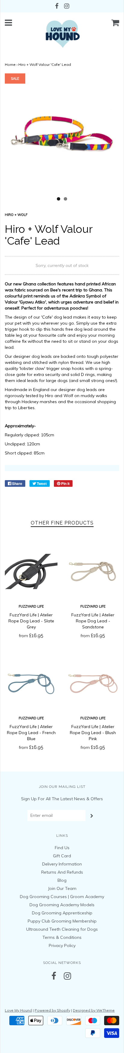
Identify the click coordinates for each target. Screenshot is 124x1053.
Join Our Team (62, 888)
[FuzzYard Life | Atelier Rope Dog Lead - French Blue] (31, 683)
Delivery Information (62, 864)
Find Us (62, 847)
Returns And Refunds (62, 872)
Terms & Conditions (62, 937)
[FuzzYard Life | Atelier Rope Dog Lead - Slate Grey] (31, 571)
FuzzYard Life (31, 606)
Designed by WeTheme (94, 1010)
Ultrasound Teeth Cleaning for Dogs (62, 929)
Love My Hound (18, 1010)
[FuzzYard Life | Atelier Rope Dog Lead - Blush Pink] (93, 683)
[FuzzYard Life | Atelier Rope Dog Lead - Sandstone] (93, 571)
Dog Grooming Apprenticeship (62, 913)
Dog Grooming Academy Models (62, 904)
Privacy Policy (62, 945)
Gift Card (62, 856)
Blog (62, 880)
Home (10, 64)
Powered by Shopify (52, 1010)
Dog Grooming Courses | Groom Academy (62, 896)
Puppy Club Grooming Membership (62, 921)
